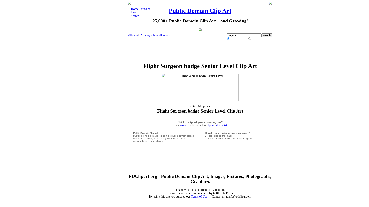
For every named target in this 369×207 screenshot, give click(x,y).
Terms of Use (199, 196)
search (184, 125)
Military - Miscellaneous (155, 35)
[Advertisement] (112, 59)
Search (135, 15)
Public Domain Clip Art (200, 10)
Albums (133, 35)
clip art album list (217, 125)
